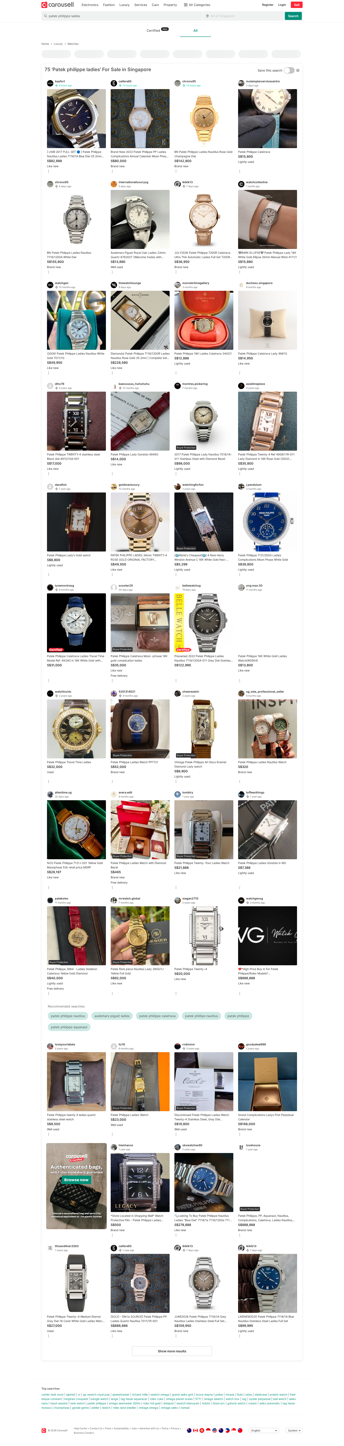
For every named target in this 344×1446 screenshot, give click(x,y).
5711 (198, 1399)
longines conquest (76, 1399)
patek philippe (96, 1403)
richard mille (140, 1394)
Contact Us (96, 1428)
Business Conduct (84, 1432)
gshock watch (236, 1403)
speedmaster (120, 1394)
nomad (185, 1407)
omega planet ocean (179, 1399)
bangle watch (99, 1399)
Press (108, 1428)
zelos (248, 1394)
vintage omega (148, 1407)
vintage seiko (169, 1407)
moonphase (61, 1407)
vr (79, 1394)
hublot (206, 1403)
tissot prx (219, 1403)
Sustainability (121, 1428)
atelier (95, 1407)
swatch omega (159, 1394)
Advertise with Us (149, 1428)
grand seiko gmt (182, 1394)
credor (252, 1403)
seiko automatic (269, 1403)
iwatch (106, 1407)
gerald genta (80, 1407)
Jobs (134, 1428)
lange (114, 1399)
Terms (164, 1428)
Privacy (175, 1428)
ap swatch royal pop (96, 1394)
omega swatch (213, 1399)
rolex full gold (152, 1403)
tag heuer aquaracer (134, 1399)
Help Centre (80, 1428)
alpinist (70, 1394)
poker (219, 1394)
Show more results (172, 1351)
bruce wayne (204, 1394)
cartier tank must (52, 1394)
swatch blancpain (187, 1403)
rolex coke (156, 1399)
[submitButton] (293, 16)
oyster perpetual (260, 1399)
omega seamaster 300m (125, 1403)
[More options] (48, 171)
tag (244, 1399)
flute (240, 1394)
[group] (76, 1186)
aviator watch (278, 1394)
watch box (232, 1399)
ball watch (279, 1399)
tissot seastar (59, 1403)
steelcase (261, 1394)
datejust (168, 1403)
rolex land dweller (124, 1407)
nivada (230, 1394)
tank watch (77, 1403)
